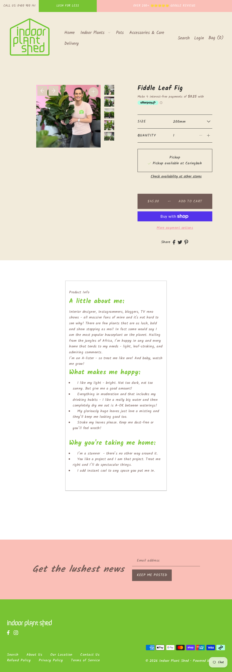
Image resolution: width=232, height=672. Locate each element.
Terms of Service (85, 660)
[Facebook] (9, 635)
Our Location (61, 655)
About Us (34, 655)
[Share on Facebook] (174, 242)
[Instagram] (17, 635)
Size (142, 121)
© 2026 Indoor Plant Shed (167, 661)
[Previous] (42, 91)
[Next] (53, 91)
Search (13, 655)
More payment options (175, 228)
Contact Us (90, 655)
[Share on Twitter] (180, 242)
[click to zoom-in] (93, 92)
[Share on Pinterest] (186, 242)
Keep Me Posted (152, 575)
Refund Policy (19, 660)
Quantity (147, 135)
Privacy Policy (51, 660)
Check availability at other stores (176, 176)
